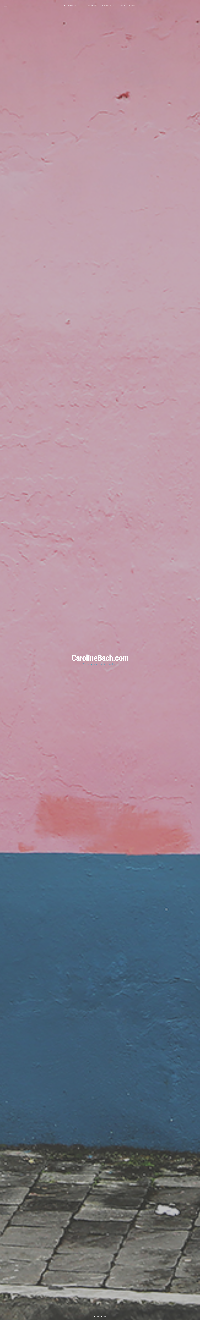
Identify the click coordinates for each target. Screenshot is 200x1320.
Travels (122, 5)
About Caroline (70, 5)
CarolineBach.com (100, 658)
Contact (132, 5)
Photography (92, 5)
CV (81, 5)
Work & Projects (108, 5)
